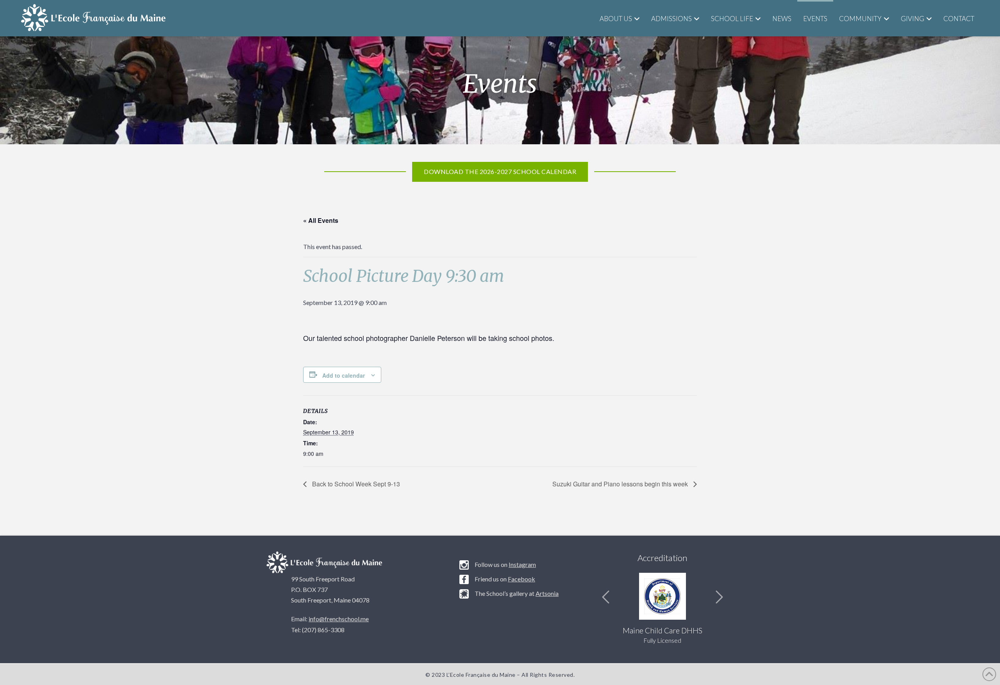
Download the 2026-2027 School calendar (500, 171)
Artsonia (547, 593)
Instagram (522, 564)
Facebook (521, 579)
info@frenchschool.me (339, 618)
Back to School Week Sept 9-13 (355, 483)
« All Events (320, 220)
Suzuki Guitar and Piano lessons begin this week (620, 483)
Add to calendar (343, 375)
